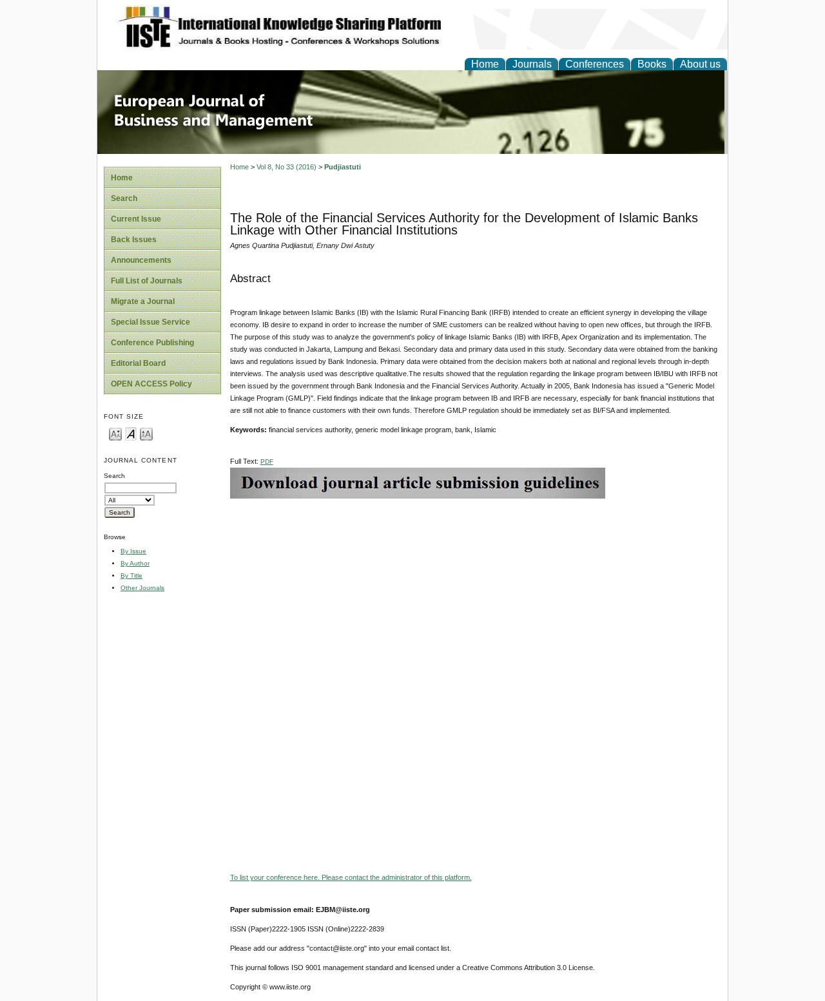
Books (651, 64)
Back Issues (134, 239)
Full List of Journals (146, 280)
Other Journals (142, 587)
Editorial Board (138, 363)
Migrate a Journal (143, 301)
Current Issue (136, 219)
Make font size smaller (115, 433)
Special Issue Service (150, 322)
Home (485, 64)
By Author (135, 563)
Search (124, 198)
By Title (131, 575)
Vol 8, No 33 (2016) (286, 167)
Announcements (141, 260)
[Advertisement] (475, 589)
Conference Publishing (152, 342)
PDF (266, 461)
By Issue (133, 551)
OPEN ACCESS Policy (151, 383)
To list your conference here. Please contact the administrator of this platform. (351, 877)
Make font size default (130, 433)
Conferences (594, 64)
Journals (532, 64)
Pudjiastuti (342, 167)
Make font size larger (146, 433)
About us (700, 64)
